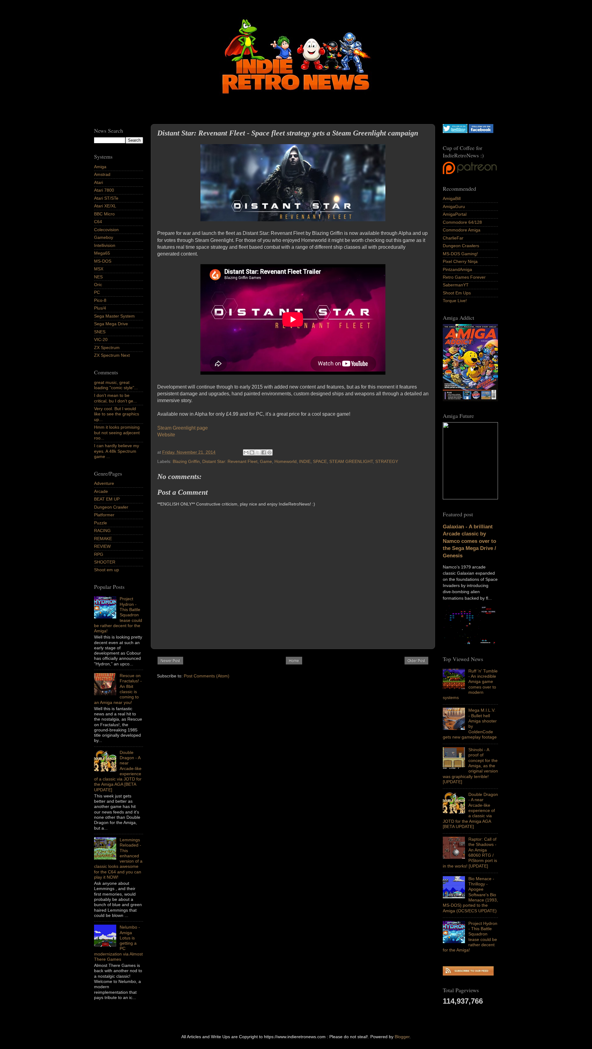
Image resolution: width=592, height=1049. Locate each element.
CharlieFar (453, 237)
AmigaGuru (454, 206)
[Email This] (246, 452)
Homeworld (285, 461)
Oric (98, 284)
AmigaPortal (455, 214)
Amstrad (102, 174)
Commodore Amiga (461, 229)
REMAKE (103, 538)
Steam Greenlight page (182, 428)
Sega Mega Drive (111, 323)
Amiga (100, 166)
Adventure (104, 483)
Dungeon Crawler (111, 507)
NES (98, 276)
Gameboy (103, 237)
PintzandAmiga (457, 269)
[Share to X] (258, 452)
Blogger (402, 1036)
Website (166, 434)
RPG (98, 554)
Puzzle (100, 522)
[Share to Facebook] (264, 452)
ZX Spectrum (107, 347)
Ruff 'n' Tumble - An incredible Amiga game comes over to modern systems (470, 684)
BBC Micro (104, 213)
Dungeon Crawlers (461, 245)
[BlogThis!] (252, 452)
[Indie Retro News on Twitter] (455, 131)
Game (266, 461)
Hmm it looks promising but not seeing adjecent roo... (117, 432)
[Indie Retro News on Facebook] (481, 131)
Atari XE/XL (105, 205)
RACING (102, 530)
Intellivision (104, 245)
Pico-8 (100, 300)
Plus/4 (100, 308)
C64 (98, 221)
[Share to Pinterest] (269, 452)
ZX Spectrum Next (112, 355)
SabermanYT (456, 284)
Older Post (416, 661)
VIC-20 (101, 339)
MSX (98, 268)
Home (294, 661)
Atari (98, 182)
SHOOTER (104, 562)
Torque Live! (455, 300)
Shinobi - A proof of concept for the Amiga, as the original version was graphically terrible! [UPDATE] (470, 765)
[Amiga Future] (470, 399)
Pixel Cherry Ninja (460, 261)
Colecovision (106, 229)
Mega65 (102, 253)
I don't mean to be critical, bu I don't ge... (115, 398)
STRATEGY (386, 461)
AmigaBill (452, 198)
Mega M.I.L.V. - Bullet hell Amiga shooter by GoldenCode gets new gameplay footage (470, 723)
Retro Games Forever (464, 277)
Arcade (101, 491)
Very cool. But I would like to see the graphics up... (116, 414)
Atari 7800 (104, 190)
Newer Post (170, 661)
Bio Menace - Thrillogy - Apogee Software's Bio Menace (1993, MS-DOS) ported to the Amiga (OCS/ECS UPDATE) (470, 894)
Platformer (104, 514)
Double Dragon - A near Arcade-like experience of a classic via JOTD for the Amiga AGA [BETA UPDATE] (470, 810)
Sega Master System (114, 316)
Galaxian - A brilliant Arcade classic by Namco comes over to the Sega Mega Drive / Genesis (469, 541)
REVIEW (102, 546)
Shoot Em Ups (457, 292)
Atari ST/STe (106, 198)
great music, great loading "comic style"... (116, 385)
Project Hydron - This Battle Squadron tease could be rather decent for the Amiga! (470, 936)
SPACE (320, 461)
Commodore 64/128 (462, 222)
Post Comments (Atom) (206, 675)
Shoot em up (106, 569)
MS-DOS (102, 261)
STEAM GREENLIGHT (351, 461)
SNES (99, 331)
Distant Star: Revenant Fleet (229, 461)
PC (97, 292)
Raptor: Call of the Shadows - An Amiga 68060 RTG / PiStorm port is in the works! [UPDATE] (470, 852)
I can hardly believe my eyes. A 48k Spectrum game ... (116, 451)
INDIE (304, 461)
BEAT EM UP (107, 499)
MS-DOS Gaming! (460, 253)
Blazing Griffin (186, 461)
